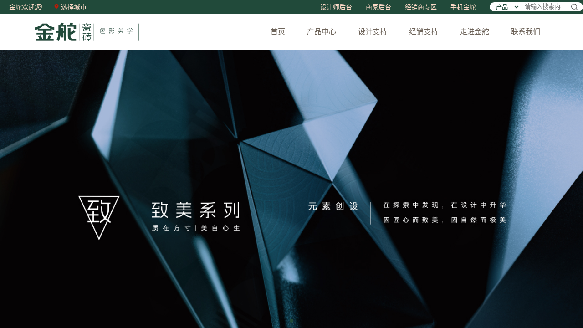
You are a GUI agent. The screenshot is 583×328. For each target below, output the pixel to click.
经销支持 (423, 32)
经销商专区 (421, 6)
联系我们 (525, 32)
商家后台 (378, 6)
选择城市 (73, 6)
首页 (278, 32)
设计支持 (372, 32)
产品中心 (321, 32)
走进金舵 (474, 32)
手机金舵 (463, 6)
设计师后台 (336, 6)
